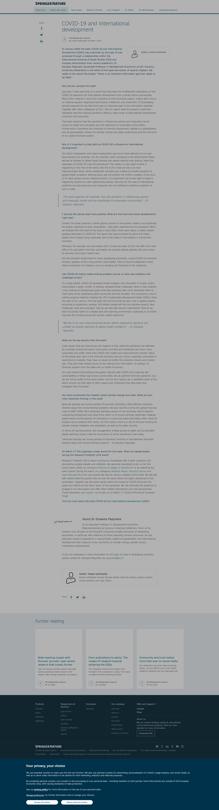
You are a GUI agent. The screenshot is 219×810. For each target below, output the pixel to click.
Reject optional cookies (77, 802)
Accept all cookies (42, 802)
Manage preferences (35, 795)
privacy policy (41, 789)
